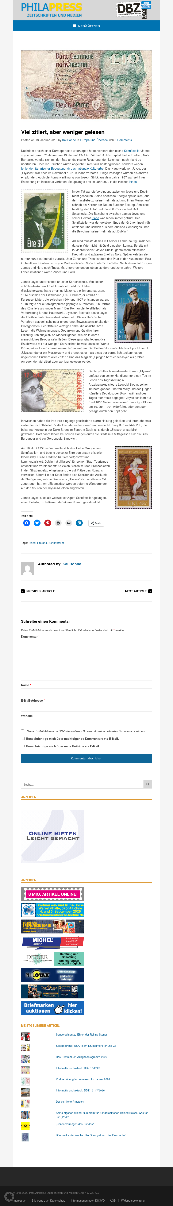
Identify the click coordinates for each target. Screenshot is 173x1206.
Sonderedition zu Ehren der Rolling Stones (82, 1034)
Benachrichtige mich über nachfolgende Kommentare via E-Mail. (72, 738)
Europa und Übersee (94, 140)
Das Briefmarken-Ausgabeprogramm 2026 (81, 1057)
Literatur (42, 543)
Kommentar (30, 636)
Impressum (19, 1200)
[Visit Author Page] (27, 568)
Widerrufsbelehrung (133, 1200)
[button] (9, 1196)
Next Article (136, 591)
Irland (95, 218)
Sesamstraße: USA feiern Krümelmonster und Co (86, 1046)
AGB (113, 1200)
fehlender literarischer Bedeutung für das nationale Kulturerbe (62, 168)
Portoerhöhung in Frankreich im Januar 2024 (83, 1079)
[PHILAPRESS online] (86, 10)
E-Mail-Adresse (33, 700)
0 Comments (123, 140)
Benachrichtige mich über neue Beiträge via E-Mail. (63, 746)
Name (26, 685)
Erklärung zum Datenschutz (49, 1200)
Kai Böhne (69, 140)
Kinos (133, 182)
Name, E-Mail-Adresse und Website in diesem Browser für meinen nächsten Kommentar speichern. (86, 731)
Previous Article (40, 591)
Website (27, 716)
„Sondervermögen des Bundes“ (75, 1124)
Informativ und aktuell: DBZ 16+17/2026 (80, 1090)
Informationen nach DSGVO (88, 1200)
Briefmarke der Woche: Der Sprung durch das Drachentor (91, 1135)
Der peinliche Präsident (70, 1101)
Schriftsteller (132, 151)
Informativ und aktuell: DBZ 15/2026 (78, 1068)
